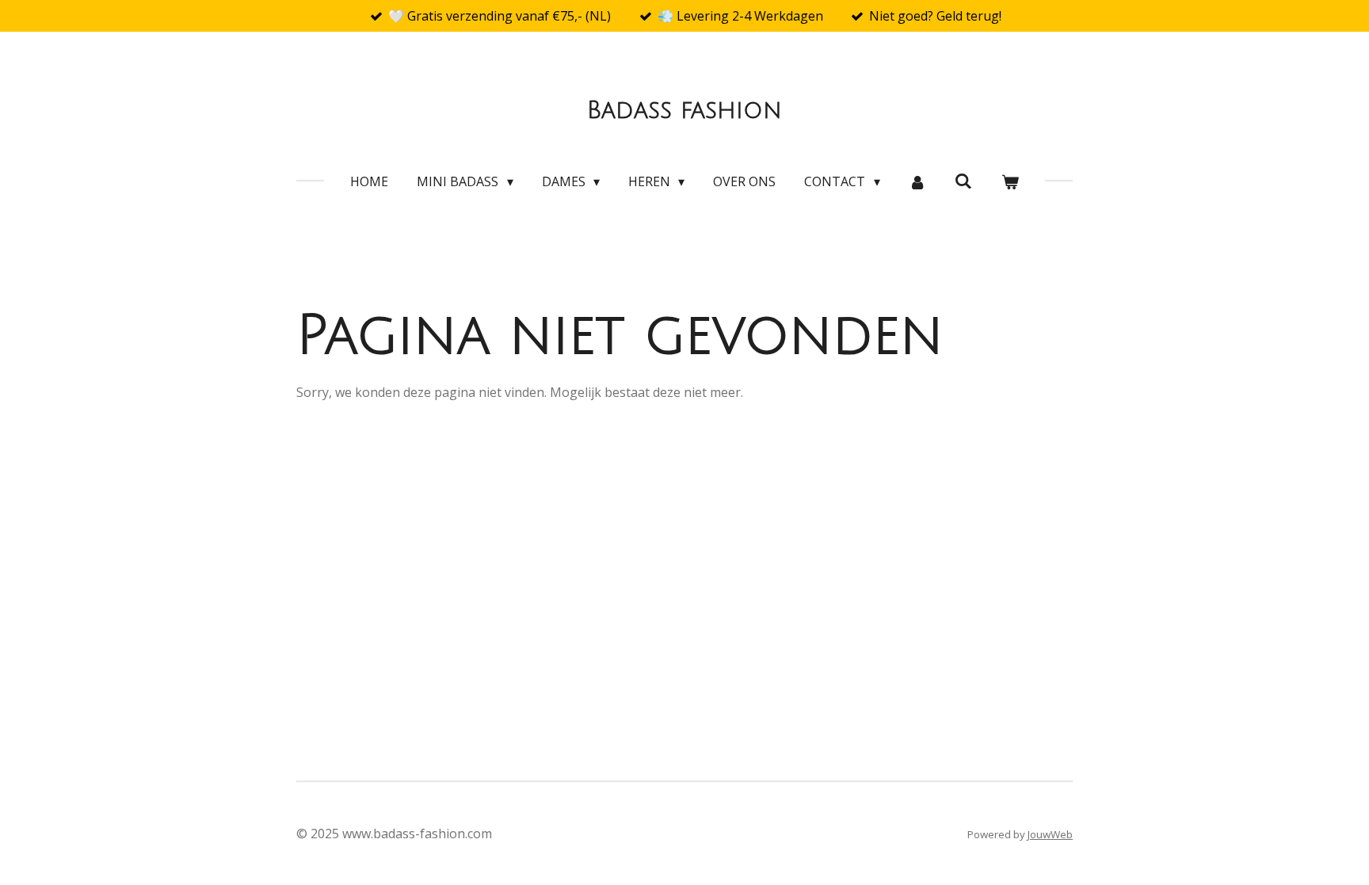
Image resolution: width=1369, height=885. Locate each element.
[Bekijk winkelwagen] (1009, 181)
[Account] (917, 181)
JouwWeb (1050, 834)
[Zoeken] (963, 180)
